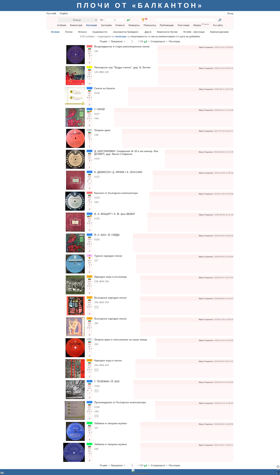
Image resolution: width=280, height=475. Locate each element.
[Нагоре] (278, 467)
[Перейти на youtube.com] (96, 308)
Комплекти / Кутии (167, 32)
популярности (139, 36)
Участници (183, 25)
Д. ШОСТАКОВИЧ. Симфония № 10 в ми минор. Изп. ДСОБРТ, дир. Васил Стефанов (126, 152)
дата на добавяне (190, 36)
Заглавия (106, 25)
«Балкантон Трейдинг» (126, 32)
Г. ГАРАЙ (99, 109)
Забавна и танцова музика (110, 423)
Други (148, 32)
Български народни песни (110, 297)
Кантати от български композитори (116, 193)
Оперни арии (102, 130)
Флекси (82, 32)
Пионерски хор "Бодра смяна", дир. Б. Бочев (122, 67)
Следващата (158, 41)
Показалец (150, 25)
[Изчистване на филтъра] (146, 19)
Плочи (68, 32)
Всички (55, 32)
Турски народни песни (108, 255)
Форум (197, 25)
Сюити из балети (104, 88)
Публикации (167, 25)
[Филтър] (143, 20)
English (64, 13)
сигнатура (120, 36)
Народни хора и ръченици (110, 276)
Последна (174, 41)
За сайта (218, 25)
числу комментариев (163, 36)
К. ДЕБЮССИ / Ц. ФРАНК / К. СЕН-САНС (118, 172)
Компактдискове (219, 32)
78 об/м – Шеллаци (193, 32)
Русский (51, 13)
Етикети (120, 25)
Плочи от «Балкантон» (140, 5)
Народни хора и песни (108, 360)
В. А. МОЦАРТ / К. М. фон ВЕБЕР (114, 214)
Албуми (61, 25)
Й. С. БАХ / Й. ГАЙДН (106, 235)
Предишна (117, 41)
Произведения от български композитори (120, 402)
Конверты (134, 25)
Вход (230, 13)
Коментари (76, 25)
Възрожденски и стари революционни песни (122, 46)
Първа (103, 41)
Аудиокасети (99, 32)
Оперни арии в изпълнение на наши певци (120, 339)
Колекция (91, 25)
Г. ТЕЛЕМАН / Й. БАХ (107, 381)
